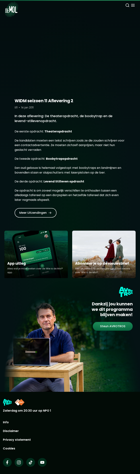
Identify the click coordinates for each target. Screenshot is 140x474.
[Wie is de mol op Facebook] (7, 462)
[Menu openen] (133, 6)
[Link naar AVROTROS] (7, 402)
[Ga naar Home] (11, 7)
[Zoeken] (127, 6)
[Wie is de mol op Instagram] (19, 462)
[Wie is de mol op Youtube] (42, 462)
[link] (36, 213)
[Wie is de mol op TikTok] (30, 462)
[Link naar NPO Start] (20, 402)
